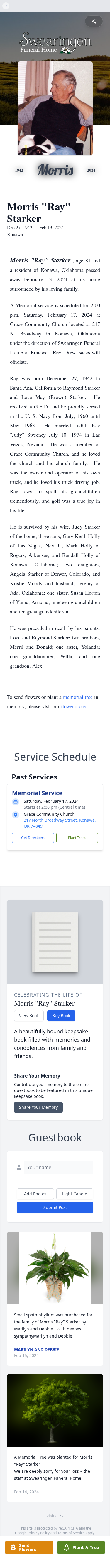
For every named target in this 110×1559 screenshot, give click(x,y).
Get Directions (33, 837)
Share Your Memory (38, 1107)
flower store (73, 706)
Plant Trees (77, 837)
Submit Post (55, 1207)
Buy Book (61, 1015)
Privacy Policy (39, 1532)
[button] (55, 1268)
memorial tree (78, 696)
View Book (29, 1015)
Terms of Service (71, 1532)
